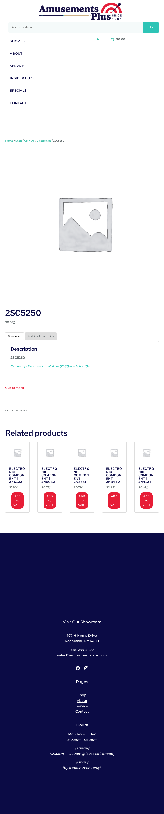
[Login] (98, 39)
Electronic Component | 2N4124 (146, 475)
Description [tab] (14, 336)
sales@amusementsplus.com (82, 655)
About (82, 701)
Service (82, 706)
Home (9, 140)
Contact (82, 711)
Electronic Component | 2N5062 (49, 475)
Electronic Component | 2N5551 (81, 475)
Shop (18, 140)
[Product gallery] (82, 223)
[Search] (151, 27)
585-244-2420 (82, 650)
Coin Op (29, 140)
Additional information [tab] (41, 336)
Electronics (44, 140)
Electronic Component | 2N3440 (114, 475)
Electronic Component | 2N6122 (17, 475)
